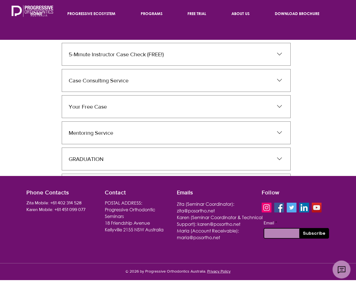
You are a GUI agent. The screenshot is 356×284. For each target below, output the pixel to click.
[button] (91, 13)
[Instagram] (266, 207)
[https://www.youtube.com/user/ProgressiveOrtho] (317, 207)
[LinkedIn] (304, 207)
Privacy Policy (219, 271)
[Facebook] (279, 207)
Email (269, 223)
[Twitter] (291, 207)
